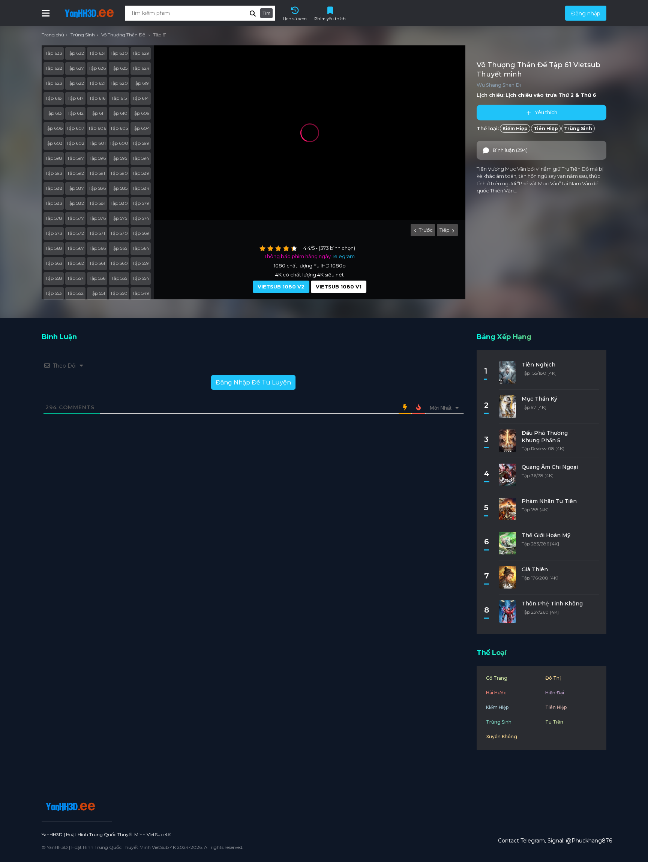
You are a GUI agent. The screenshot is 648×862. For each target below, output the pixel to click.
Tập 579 (140, 203)
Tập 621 (97, 83)
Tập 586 (97, 188)
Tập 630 (119, 53)
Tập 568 (53, 248)
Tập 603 (54, 143)
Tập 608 (54, 128)
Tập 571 (97, 233)
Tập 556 (97, 278)
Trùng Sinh (578, 128)
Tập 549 (140, 293)
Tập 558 (53, 278)
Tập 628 (54, 68)
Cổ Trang (496, 678)
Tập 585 (119, 188)
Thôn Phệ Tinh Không (552, 603)
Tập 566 (97, 248)
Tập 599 (140, 143)
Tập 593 (53, 173)
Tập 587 (75, 188)
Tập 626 (97, 68)
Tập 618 (53, 98)
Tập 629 (140, 53)
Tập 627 (75, 68)
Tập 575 (119, 218)
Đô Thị (553, 678)
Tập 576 (97, 218)
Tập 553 (53, 293)
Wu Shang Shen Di (499, 85)
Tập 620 (119, 83)
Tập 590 (119, 173)
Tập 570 (119, 233)
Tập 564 (140, 248)
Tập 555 (119, 278)
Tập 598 (53, 158)
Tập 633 (53, 53)
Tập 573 (53, 233)
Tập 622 (75, 83)
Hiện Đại (554, 692)
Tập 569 (140, 233)
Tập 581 (97, 203)
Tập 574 (140, 218)
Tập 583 (53, 203)
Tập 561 (97, 263)
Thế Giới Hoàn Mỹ (546, 535)
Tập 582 (75, 203)
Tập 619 (141, 83)
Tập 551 (97, 293)
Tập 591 (97, 173)
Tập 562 (75, 263)
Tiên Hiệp (546, 128)
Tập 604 (141, 128)
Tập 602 (75, 143)
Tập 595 (119, 158)
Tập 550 (119, 293)
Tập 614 (140, 98)
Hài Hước (496, 692)
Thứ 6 (588, 95)
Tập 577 (75, 218)
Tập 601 (97, 143)
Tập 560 (119, 263)
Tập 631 (97, 53)
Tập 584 (141, 188)
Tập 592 (75, 173)
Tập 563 (53, 263)
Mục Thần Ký (539, 398)
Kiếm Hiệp (515, 128)
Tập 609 (141, 113)
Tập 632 (75, 53)
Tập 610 (119, 113)
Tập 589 (140, 173)
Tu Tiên (554, 722)
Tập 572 (75, 233)
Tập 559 (140, 263)
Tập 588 (54, 188)
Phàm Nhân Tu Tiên (549, 501)
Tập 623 (53, 83)
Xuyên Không (501, 736)
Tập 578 (53, 218)
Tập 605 (119, 128)
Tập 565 (119, 248)
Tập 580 (119, 203)
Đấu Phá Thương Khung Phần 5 (545, 436)
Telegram (343, 256)
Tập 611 (97, 113)
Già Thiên (535, 569)
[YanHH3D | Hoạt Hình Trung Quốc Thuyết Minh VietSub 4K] (69, 806)
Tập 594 (140, 158)
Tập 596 (97, 158)
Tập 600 (119, 143)
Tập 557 (75, 278)
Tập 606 (97, 128)
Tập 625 (119, 68)
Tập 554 (140, 278)
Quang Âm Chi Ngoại (550, 467)
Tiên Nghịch (538, 364)
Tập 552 (75, 293)
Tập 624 (141, 68)
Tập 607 (75, 128)
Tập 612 (76, 113)
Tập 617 (76, 98)
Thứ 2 (566, 95)
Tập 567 (75, 248)
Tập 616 (97, 98)
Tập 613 (54, 113)
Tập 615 (119, 98)
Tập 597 (75, 158)
